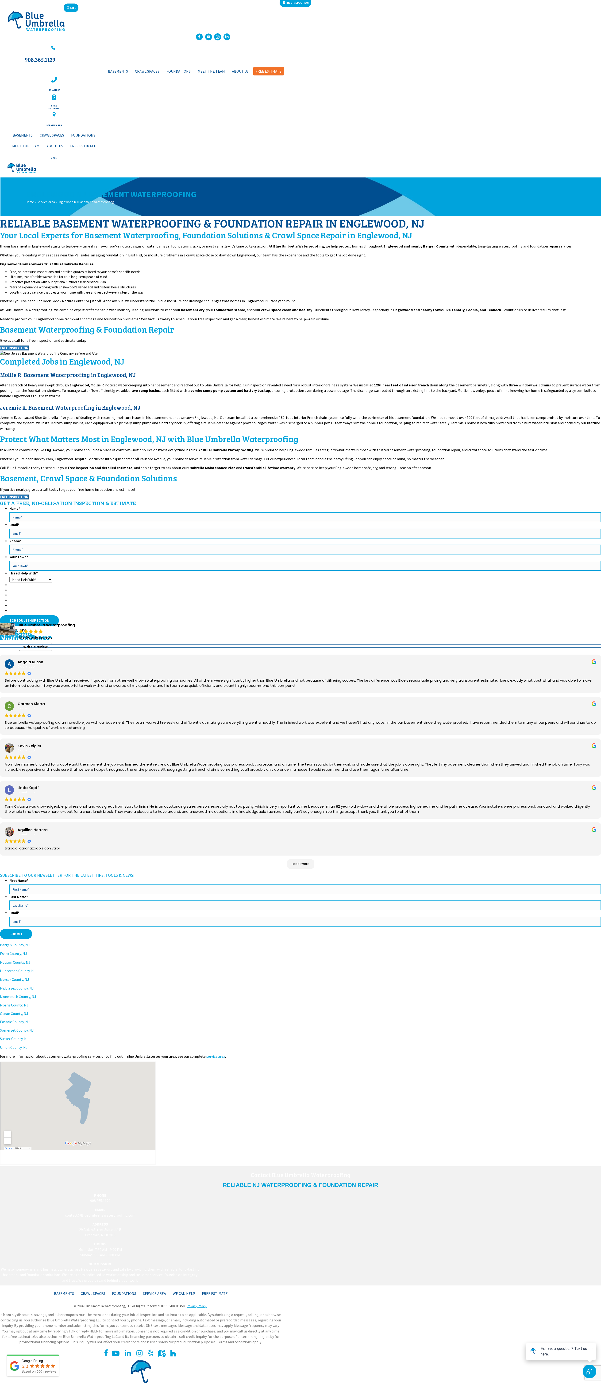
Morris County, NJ (14, 1005)
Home (30, 202)
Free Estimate (215, 1293)
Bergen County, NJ (15, 945)
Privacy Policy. (197, 1306)
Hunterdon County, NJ (18, 970)
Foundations (124, 1293)
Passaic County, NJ (15, 1021)
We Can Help (184, 1293)
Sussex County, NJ (14, 1038)
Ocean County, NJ (14, 1013)
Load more (300, 863)
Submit (16, 933)
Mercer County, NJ (14, 979)
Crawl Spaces (93, 1293)
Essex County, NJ (13, 953)
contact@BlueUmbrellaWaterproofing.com (100, 1215)
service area (215, 1056)
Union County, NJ (14, 1047)
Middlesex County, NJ (17, 988)
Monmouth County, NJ (18, 996)
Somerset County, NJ (17, 1030)
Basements (64, 1293)
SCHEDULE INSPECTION (29, 620)
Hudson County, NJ (15, 962)
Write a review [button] (35, 646)
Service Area (46, 202)
